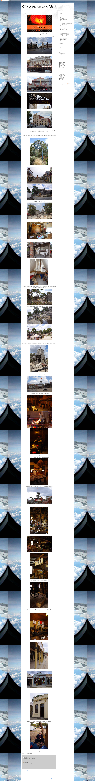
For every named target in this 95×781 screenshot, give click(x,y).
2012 (60, 14)
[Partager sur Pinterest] (31, 753)
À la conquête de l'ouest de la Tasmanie (66, 23)
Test (60, 76)
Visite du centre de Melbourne (64, 33)
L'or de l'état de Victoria (63, 35)
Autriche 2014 (61, 55)
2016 (60, 50)
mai (61, 44)
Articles (68, 83)
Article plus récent (25, 770)
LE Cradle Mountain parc (63, 24)
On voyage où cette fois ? (39, 6)
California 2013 (61, 60)
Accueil (39, 770)
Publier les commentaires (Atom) (31, 772)
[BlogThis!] (28, 753)
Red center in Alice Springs (64, 40)
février (61, 18)
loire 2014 (60, 68)
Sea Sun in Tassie (62, 28)
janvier (61, 17)
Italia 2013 (60, 66)
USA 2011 (60, 78)
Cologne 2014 (61, 61)
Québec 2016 (61, 74)
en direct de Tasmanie (63, 19)
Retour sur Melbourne (63, 39)
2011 (60, 13)
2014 (60, 47)
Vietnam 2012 (61, 80)
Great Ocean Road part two (64, 38)
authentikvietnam (61, 54)
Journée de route (62, 25)
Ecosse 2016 (61, 63)
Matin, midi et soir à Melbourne (64, 34)
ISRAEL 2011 (61, 65)
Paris (60, 73)
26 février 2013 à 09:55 (27, 759)
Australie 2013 (61, 53)
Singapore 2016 (61, 75)
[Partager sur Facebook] (30, 753)
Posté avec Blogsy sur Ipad (52, 751)
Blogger (51, 778)
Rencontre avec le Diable (63, 29)
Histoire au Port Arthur (63, 30)
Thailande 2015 (61, 77)
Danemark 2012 (61, 62)
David (25, 757)
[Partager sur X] (29, 753)
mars (61, 43)
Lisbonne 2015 (61, 67)
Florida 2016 (61, 64)
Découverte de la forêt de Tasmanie (65, 20)
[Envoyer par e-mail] (27, 753)
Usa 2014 (60, 79)
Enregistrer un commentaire (28, 766)
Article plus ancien (52, 770)
